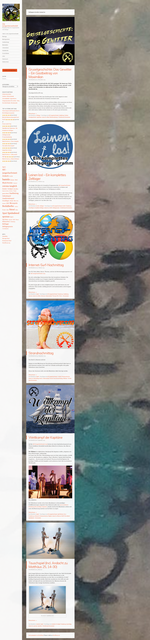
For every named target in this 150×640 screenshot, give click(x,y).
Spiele (37, 294)
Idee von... (16, 200)
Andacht (38, 624)
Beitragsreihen (6, 39)
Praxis (4, 209)
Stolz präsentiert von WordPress (36, 635)
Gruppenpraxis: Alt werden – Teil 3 (10, 100)
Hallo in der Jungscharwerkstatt (10, 33)
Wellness (65, 378)
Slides (16, 209)
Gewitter (66, 115)
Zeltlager (38, 115)
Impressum (5, 59)
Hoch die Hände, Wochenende (9, 103)
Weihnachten (6, 221)
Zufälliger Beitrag (10, 70)
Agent (4, 167)
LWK (7, 203)
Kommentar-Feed (6, 240)
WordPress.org (6, 243)
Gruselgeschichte (32, 117)
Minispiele (14, 203)
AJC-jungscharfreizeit (54, 115)
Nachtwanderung (54, 117)
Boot (65, 514)
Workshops (12, 221)
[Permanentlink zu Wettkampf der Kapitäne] (50, 434)
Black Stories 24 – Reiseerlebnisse (10, 159)
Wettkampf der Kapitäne (45, 437)
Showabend (67, 516)
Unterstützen (5, 47)
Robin (39, 296)
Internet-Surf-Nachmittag (46, 265)
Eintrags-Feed (5, 238)
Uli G (58, 296)
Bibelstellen (5, 45)
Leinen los (44, 117)
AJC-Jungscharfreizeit (64, 185)
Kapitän (50, 516)
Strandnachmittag (41, 353)
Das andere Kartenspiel (8, 145)
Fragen (14, 190)
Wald (14, 219)
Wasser (17, 219)
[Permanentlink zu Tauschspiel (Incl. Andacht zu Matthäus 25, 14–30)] (50, 560)
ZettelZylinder (5, 228)
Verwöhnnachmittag (58, 378)
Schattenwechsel (6, 94)
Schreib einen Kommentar (64, 117)
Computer (15, 183)
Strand (51, 378)
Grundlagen (31, 207)
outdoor (16, 206)
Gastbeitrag (61, 115)
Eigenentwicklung (5, 190)
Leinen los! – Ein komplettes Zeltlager (47, 177)
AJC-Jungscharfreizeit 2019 (38, 273)
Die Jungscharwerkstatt (10, 25)
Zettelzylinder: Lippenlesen (9, 98)
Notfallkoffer (5, 50)
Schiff (50, 207)
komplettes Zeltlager (39, 207)
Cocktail (59, 376)
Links (3, 56)
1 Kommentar (65, 296)
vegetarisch (10, 219)
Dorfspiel (58, 624)
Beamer (12, 180)
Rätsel (12, 209)
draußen (16, 189)
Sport (11, 217)
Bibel (16, 180)
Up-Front (5, 219)
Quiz (7, 209)
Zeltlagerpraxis (55, 207)
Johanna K (37, 516)
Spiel (4, 213)
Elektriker (11, 190)
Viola (60, 296)
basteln (6, 179)
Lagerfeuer (39, 117)
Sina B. (41, 378)
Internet (30, 296)
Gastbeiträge (5, 42)
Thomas (54, 296)
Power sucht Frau (6, 124)
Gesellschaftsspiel (8, 198)
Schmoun (43, 296)
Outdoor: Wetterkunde (8, 96)
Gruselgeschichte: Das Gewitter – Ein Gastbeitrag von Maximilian (50, 73)
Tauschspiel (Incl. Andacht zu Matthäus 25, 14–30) (48, 565)
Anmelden (5, 236)
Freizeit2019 (68, 206)
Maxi (48, 117)
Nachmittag (36, 378)
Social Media (5, 53)
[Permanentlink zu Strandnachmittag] (50, 350)
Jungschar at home (7, 150)
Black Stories (7, 183)
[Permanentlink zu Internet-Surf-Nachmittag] (50, 262)
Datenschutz (5, 62)
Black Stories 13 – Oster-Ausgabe (10, 141)
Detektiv (4, 189)
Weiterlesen (33, 113)
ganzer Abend (5, 193)
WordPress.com (56, 635)
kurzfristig (69, 624)
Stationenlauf (49, 296)
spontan (35, 626)
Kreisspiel (4, 203)
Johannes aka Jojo (66, 376)
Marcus (59, 516)
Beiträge (4, 36)
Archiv (37, 206)
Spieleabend (31, 518)
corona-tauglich (9, 186)
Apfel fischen (60, 514)
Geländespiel (6, 196)
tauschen (40, 626)
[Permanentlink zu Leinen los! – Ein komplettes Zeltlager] (50, 172)
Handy (11, 200)
